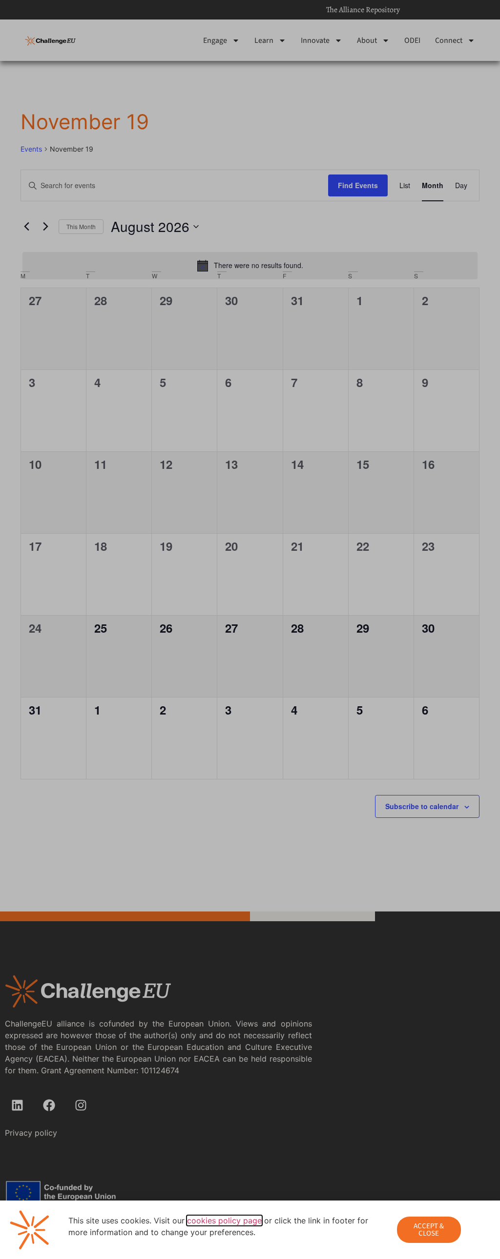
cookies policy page (224, 1220)
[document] (250, 629)
